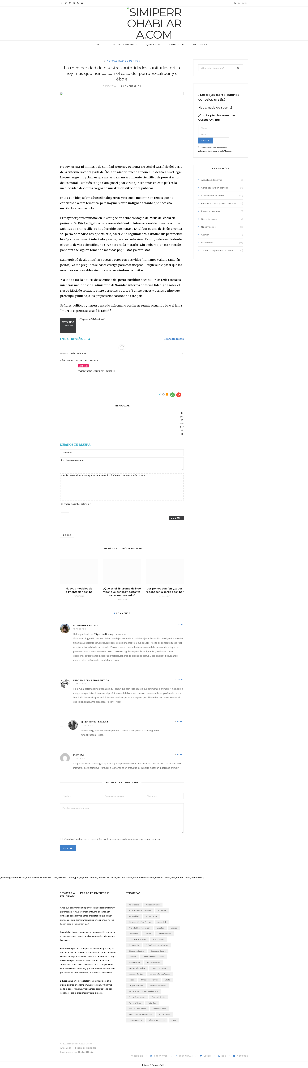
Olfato (167, 980)
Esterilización (134, 962)
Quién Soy (153, 44)
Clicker (148, 933)
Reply (180, 625)
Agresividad (134, 916)
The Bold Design (86, 1052)
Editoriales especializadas (157, 945)
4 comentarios (131, 86)
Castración (133, 933)
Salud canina (207, 242)
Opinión (205, 234)
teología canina (135, 1020)
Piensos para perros (137, 1008)
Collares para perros (137, 939)
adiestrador (134, 905)
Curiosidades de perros (212, 195)
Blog (100, 44)
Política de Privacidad (85, 1047)
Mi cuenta (200, 44)
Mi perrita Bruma (85, 625)
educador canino (158, 951)
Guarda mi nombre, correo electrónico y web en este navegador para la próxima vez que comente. (112, 839)
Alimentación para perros (140, 922)
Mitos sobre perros (149, 980)
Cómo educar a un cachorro (214, 187)
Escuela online (124, 44)
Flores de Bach (153, 962)
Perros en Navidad (158, 985)
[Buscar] (235, 3)
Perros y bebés (158, 997)
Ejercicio (132, 956)
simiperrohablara (94, 721)
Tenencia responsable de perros (217, 250)
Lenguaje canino (136, 974)
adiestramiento (153, 905)
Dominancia (134, 945)
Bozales (160, 928)
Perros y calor (135, 1003)
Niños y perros (208, 226)
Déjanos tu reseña (174, 339)
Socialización (164, 1014)
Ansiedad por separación (139, 928)
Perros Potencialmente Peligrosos (143, 991)
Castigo (174, 928)
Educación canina (136, 951)
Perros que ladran (137, 997)
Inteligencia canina (137, 968)
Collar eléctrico (164, 933)
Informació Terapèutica (91, 680)
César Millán (158, 939)
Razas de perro (159, 1008)
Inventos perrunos (210, 211)
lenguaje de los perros (160, 974)
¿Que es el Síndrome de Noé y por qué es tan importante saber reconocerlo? (122, 592)
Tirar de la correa (157, 1020)
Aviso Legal (65, 1047)
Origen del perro (136, 985)
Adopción (162, 910)
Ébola (67, 535)
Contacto (176, 44)
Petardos (152, 1003)
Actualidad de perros (123, 61)
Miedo (131, 980)
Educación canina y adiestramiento (218, 203)
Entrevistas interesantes (153, 956)
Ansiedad (162, 922)
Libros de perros (209, 219)
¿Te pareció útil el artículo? (75, 504)
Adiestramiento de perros (140, 910)
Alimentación (151, 916)
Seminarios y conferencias (140, 1014)
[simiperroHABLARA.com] (154, 23)
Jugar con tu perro (160, 968)
